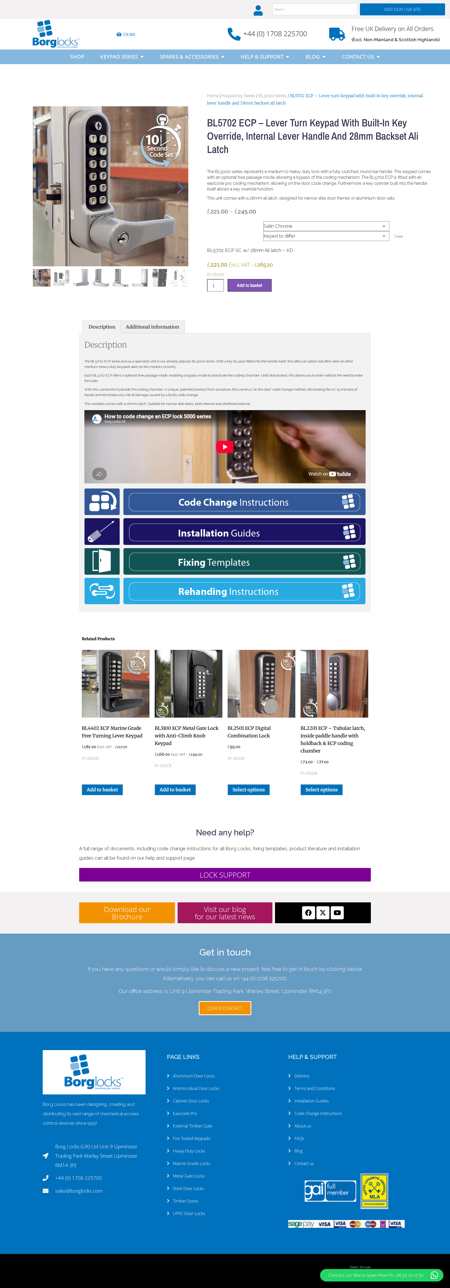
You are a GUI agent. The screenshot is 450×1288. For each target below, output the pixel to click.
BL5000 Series (272, 95)
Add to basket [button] (102, 790)
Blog (312, 56)
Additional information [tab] (152, 327)
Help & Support (262, 56)
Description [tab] (102, 327)
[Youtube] (337, 912)
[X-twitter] (322, 912)
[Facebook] (308, 912)
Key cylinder (221, 234)
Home (213, 95)
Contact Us (358, 56)
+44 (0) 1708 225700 (275, 33)
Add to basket (249, 285)
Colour (215, 225)
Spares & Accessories (189, 56)
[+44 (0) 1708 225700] (234, 34)
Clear (398, 236)
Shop (77, 56)
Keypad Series (119, 56)
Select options (249, 790)
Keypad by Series (238, 95)
